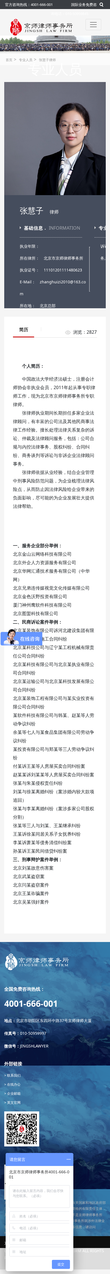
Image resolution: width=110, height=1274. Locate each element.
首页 (9, 59)
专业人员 (25, 59)
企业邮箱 (13, 1093)
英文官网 (13, 1102)
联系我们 (13, 1075)
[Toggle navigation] (93, 24)
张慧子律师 (47, 59)
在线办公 (13, 1084)
